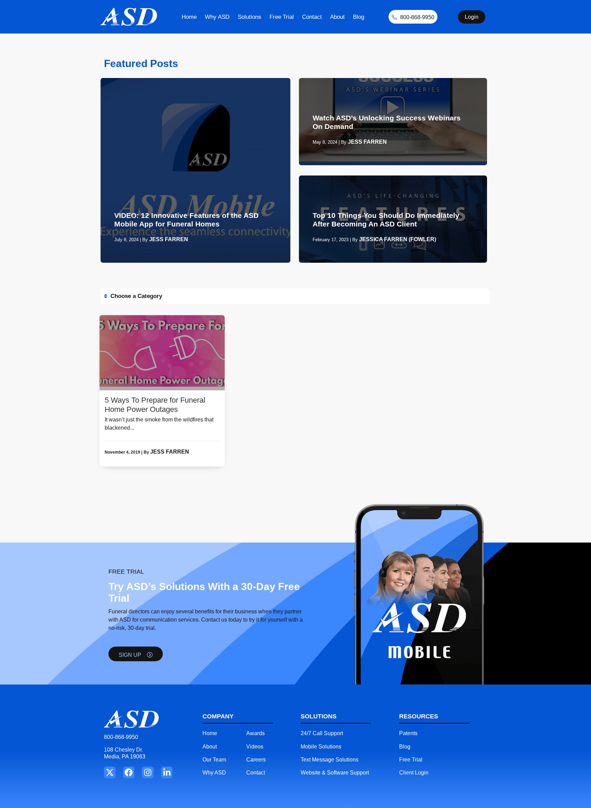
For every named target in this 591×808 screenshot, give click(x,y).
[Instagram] (148, 772)
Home (189, 17)
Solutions (249, 17)
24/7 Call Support (322, 733)
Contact (312, 17)
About (337, 17)
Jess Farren (168, 239)
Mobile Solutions (321, 747)
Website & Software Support (335, 773)
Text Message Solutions (329, 760)
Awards (255, 733)
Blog (358, 17)
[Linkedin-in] (167, 772)
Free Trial (282, 17)
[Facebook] (129, 772)
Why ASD (217, 17)
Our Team (214, 760)
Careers (256, 760)
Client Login (414, 773)
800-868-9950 (121, 737)
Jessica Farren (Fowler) (397, 239)
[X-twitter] (110, 772)
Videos (254, 747)
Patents (408, 733)
